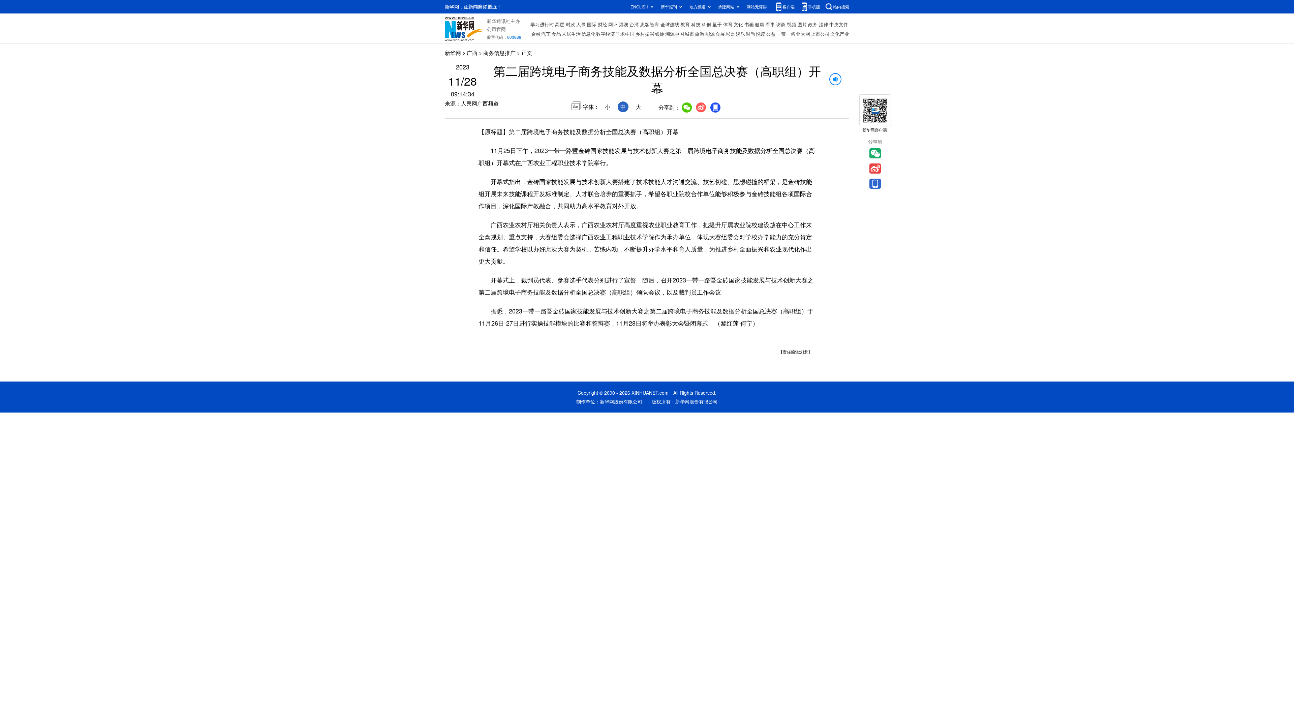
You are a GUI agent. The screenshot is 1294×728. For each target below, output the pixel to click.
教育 (685, 24)
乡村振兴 (645, 33)
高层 (559, 24)
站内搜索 (841, 6)
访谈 (780, 24)
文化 (738, 24)
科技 (696, 24)
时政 (570, 24)
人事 (581, 24)
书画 (749, 24)
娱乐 (740, 33)
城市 (689, 33)
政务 (813, 24)
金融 (536, 33)
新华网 (453, 53)
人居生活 (571, 33)
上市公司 (820, 33)
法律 (823, 24)
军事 (770, 24)
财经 (602, 24)
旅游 (699, 33)
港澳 (623, 24)
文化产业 (839, 33)
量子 (717, 24)
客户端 (788, 6)
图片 (802, 24)
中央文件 (838, 24)
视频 (791, 24)
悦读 (760, 33)
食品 (556, 33)
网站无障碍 (757, 6)
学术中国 (625, 33)
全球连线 (669, 24)
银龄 (660, 33)
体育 (728, 24)
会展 (720, 33)
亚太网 (803, 33)
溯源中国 (674, 33)
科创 (706, 24)
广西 (472, 53)
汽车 (546, 33)
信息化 (588, 33)
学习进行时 (542, 24)
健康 (759, 24)
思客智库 (649, 24)
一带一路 (785, 33)
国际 (591, 24)
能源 (710, 33)
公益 (771, 33)
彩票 (730, 33)
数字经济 (605, 33)
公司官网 (496, 29)
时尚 (750, 33)
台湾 (634, 24)
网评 (613, 24)
